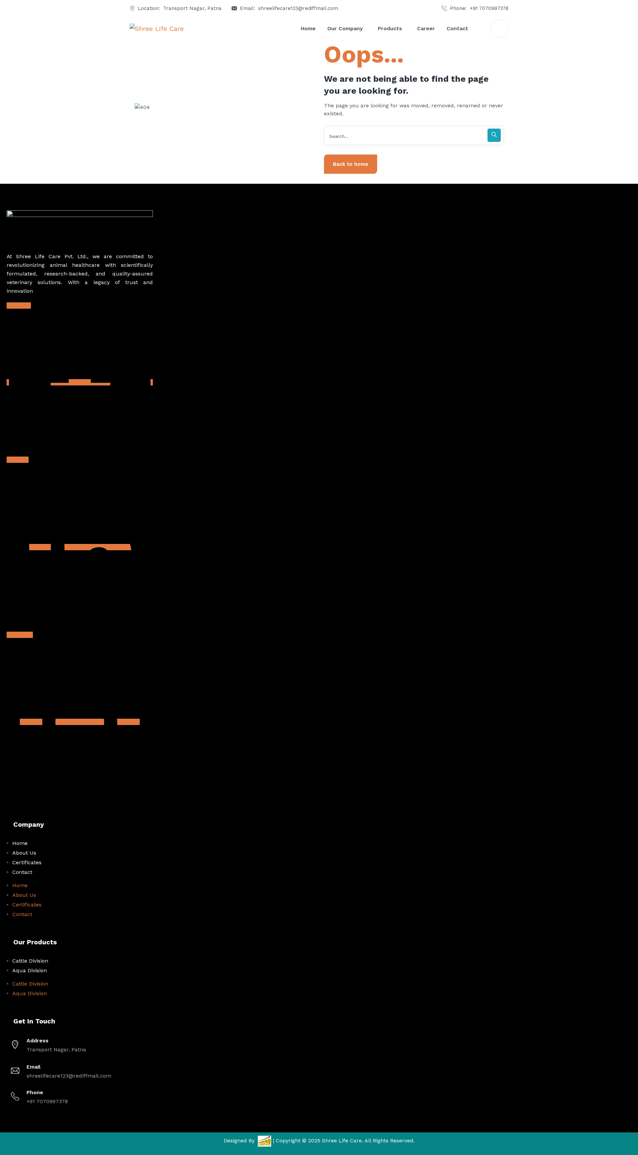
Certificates (27, 862)
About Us (24, 853)
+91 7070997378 (489, 8)
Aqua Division (29, 970)
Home (20, 843)
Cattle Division (30, 961)
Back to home (350, 164)
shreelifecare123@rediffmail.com (298, 8)
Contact (22, 872)
